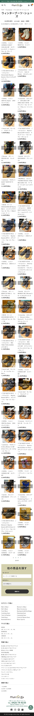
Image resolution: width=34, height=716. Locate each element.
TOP (2, 10)
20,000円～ (4, 691)
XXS (2, 629)
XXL (14, 629)
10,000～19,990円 (6, 688)
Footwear (9, 10)
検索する (17, 591)
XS (4, 629)
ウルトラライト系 (5, 674)
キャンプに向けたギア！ (6, 665)
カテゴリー (6, 580)
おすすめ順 (17, 21)
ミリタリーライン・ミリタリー (8, 678)
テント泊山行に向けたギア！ (7, 659)
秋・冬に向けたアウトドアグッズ (8, 648)
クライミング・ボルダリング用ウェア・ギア (11, 670)
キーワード (6, 573)
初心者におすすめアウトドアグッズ (9, 646)
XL (11, 629)
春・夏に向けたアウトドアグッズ (8, 654)
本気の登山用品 (5, 652)
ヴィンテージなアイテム (7, 672)
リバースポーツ (5, 676)
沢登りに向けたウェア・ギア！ (8, 661)
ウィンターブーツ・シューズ (21, 10)
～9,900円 (4, 686)
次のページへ (28, 24)
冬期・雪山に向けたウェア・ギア (8, 657)
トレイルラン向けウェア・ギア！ (8, 663)
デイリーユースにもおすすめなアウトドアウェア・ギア (14, 667)
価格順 (22, 21)
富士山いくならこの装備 (7, 650)
